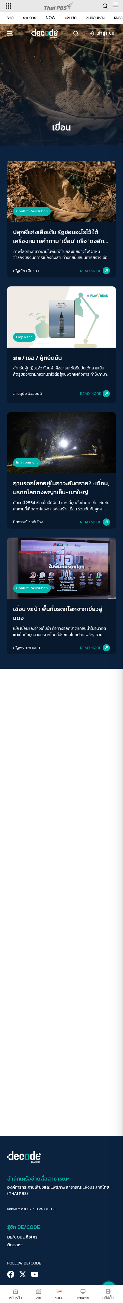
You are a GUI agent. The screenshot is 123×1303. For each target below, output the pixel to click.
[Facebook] (10, 1274)
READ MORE (90, 271)
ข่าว (10, 18)
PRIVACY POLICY (19, 1209)
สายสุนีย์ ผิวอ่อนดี (27, 393)
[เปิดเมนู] (9, 33)
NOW (51, 18)
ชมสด (72, 18)
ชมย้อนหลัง (95, 18)
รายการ (29, 18)
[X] (22, 1274)
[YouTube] (34, 1274)
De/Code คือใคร (22, 1237)
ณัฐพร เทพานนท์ (26, 647)
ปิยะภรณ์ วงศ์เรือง (28, 522)
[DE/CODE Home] (44, 33)
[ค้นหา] (76, 33)
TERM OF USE (45, 1209)
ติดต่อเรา (15, 1245)
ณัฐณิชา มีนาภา (26, 271)
